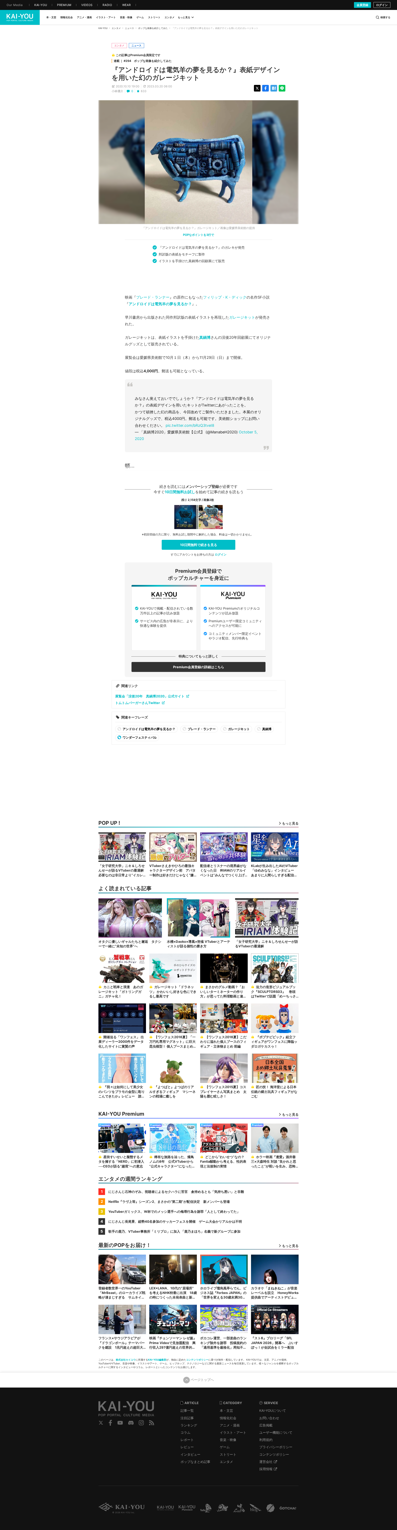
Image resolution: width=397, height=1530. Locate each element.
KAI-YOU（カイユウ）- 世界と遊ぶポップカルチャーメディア (20, 17)
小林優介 (117, 91)
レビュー (187, 1447)
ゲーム (225, 1447)
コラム (185, 1432)
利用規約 (266, 1440)
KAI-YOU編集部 (157, 1359)
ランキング (189, 1425)
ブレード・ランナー (153, 297)
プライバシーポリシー (275, 1447)
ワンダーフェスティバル (139, 737)
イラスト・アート (233, 1432)
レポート (187, 1440)
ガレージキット (242, 317)
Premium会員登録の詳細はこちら (198, 667)
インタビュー (190, 1454)
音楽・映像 (228, 1440)
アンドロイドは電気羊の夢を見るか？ (160, 304)
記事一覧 (187, 1410)
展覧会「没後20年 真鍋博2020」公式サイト (149, 696)
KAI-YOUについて (272, 1410)
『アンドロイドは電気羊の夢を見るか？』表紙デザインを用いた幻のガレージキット (196, 74)
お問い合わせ (269, 1418)
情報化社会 (228, 1418)
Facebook (110, 1423)
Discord (131, 1423)
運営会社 (266, 1462)
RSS (151, 1423)
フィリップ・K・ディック (224, 297)
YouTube (120, 1423)
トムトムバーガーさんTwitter (137, 703)
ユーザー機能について (275, 1432)
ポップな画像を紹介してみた (153, 28)
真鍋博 (204, 337)
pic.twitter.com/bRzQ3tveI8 (190, 425)
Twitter (100, 1423)
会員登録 (362, 5)
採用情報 (266, 1469)
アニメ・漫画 (230, 1425)
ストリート (228, 1454)
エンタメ (116, 28)
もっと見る (184, 17)
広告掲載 (266, 1425)
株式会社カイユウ (126, 1359)
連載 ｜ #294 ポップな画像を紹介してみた (143, 61)
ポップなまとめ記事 (195, 1462)
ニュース (129, 28)
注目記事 (187, 1418)
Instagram (141, 1423)
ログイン (382, 5)
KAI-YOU (103, 28)
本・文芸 (226, 1410)
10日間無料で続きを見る (198, 545)
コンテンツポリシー (197, 1359)
